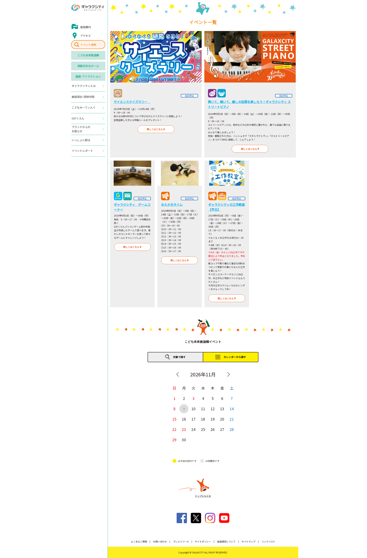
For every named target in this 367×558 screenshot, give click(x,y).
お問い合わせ (160, 541)
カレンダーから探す (235, 357)
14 (232, 408)
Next (228, 374)
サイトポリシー (203, 541)
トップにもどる (203, 495)
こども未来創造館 (88, 55)
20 (222, 419)
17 (193, 419)
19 (212, 419)
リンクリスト (268, 541)
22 (174, 429)
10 (193, 408)
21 (232, 419)
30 (184, 439)
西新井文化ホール (88, 66)
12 (212, 408)
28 (232, 429)
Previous (177, 374)
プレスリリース (181, 541)
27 (222, 429)
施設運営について (226, 541)
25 (203, 429)
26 (212, 429)
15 (174, 419)
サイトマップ (248, 541)
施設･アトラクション (88, 76)
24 (193, 429)
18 (203, 419)
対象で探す (179, 357)
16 (184, 419)
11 (203, 408)
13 (222, 408)
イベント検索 (88, 45)
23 (184, 429)
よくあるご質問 (139, 541)
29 (174, 439)
